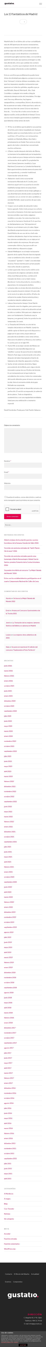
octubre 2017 (9, 1038)
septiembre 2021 (10, 842)
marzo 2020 (8, 897)
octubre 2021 (9, 837)
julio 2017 (7, 1053)
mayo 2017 (8, 1063)
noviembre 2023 (10, 741)
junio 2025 (8, 691)
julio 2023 (7, 756)
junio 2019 (8, 942)
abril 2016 (7, 1123)
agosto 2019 (8, 932)
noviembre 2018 (10, 977)
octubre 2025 (9, 686)
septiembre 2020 (10, 882)
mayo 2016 (8, 1118)
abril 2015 (7, 1179)
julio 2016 (7, 1108)
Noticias (7, 1214)
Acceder (7, 1234)
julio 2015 (7, 1163)
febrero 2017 (9, 1078)
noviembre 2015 (10, 1148)
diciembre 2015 (9, 1143)
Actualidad (35, 1274)
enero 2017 (8, 1083)
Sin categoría (9, 1219)
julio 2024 (7, 716)
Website (7, 483)
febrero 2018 (9, 1018)
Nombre (7, 461)
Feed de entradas (10, 1239)
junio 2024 (8, 721)
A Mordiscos (8, 1194)
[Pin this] (19, 27)
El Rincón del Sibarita (21, 1274)
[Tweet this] (11, 27)
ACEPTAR (23, 1345)
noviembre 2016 (10, 1093)
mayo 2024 (8, 726)
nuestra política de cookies (9, 1342)
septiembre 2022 (10, 801)
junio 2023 (8, 761)
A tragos (7, 1199)
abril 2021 (7, 862)
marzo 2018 (8, 1013)
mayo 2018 (8, 1003)
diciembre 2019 (9, 912)
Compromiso (17, 1282)
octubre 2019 (9, 922)
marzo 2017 (8, 1073)
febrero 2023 (9, 781)
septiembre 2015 (10, 1158)
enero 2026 (8, 681)
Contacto (8, 1274)
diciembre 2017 (9, 1028)
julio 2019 (7, 937)
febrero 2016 (9, 1133)
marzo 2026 (8, 671)
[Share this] (7, 27)
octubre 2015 (9, 1153)
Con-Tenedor (9, 1209)
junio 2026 (8, 666)
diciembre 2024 (9, 701)
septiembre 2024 (10, 711)
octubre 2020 (9, 877)
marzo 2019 (8, 957)
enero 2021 (8, 872)
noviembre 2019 (10, 917)
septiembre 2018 (10, 988)
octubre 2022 (9, 796)
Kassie (8, 598)
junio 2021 (8, 852)
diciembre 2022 (9, 786)
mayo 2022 (8, 812)
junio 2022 (8, 806)
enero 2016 (8, 1138)
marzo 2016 (8, 1128)
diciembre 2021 (9, 832)
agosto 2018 (8, 993)
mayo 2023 (8, 766)
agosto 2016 (8, 1103)
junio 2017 (8, 1058)
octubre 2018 (9, 982)
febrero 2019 (9, 962)
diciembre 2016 (9, 1088)
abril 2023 (7, 771)
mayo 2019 (8, 947)
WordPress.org (9, 1249)
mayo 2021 (8, 857)
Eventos (8, 1282)
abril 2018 (7, 1008)
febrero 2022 (9, 822)
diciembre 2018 (9, 972)
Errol (7, 610)
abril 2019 (7, 952)
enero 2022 (8, 827)
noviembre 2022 (10, 791)
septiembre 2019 (10, 927)
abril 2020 (7, 892)
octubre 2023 (9, 746)
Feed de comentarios (12, 1244)
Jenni (8, 623)
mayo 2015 (8, 1174)
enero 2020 (8, 907)
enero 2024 (8, 736)
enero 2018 (8, 1023)
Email (6, 472)
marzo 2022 (8, 817)
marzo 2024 (8, 731)
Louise (8, 635)
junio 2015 (8, 1169)
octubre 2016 (9, 1098)
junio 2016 (8, 1113)
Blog (5, 1204)
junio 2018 (8, 998)
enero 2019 (8, 967)
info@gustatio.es (35, 1324)
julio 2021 (7, 847)
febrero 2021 (9, 867)
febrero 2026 (9, 676)
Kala (7, 647)
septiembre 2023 (10, 751)
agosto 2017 (8, 1048)
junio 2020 (8, 887)
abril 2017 (7, 1068)
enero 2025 (8, 696)
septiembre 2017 (10, 1043)
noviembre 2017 (10, 1033)
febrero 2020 (9, 902)
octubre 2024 (9, 706)
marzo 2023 (8, 776)
